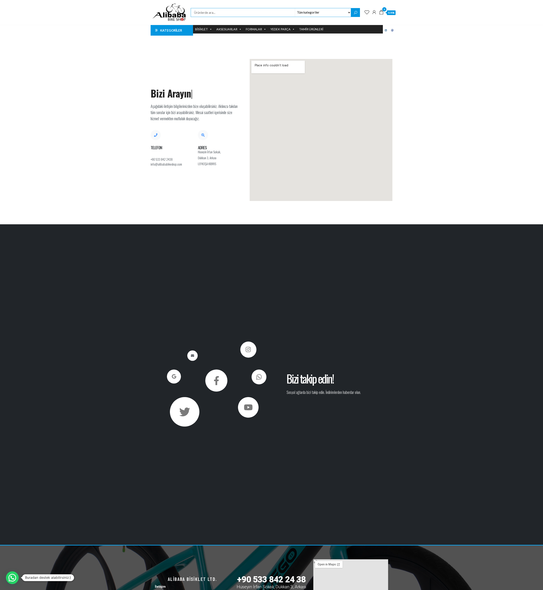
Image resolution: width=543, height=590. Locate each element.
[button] (12, 577)
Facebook (392, 30)
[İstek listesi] (367, 12)
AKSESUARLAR (226, 29)
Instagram (386, 30)
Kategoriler (171, 30)
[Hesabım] (374, 12)
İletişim (160, 587)
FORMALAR (254, 29)
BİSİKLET (201, 29)
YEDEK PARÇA (280, 29)
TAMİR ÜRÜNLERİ (311, 29)
